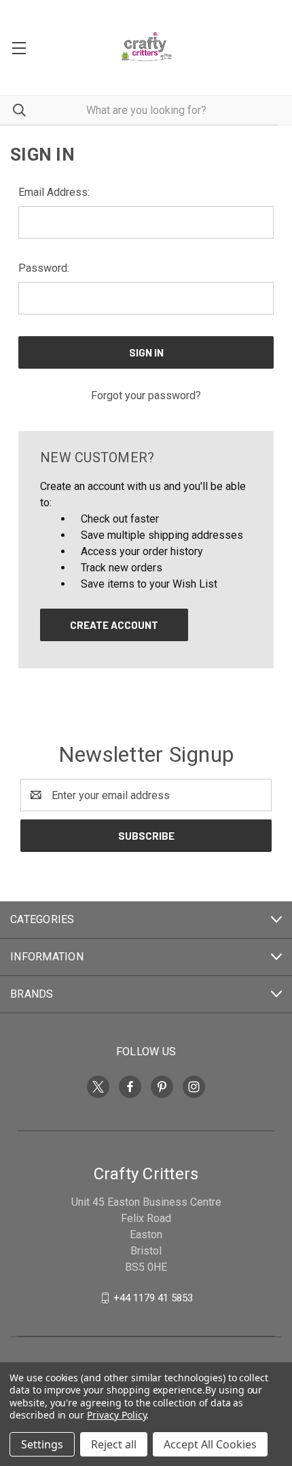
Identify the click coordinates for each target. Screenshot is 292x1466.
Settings (42, 1444)
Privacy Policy (116, 1414)
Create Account (114, 625)
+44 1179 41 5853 (153, 1298)
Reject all (113, 1444)
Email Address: (54, 192)
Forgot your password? (146, 395)
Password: (43, 268)
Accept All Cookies (210, 1444)
